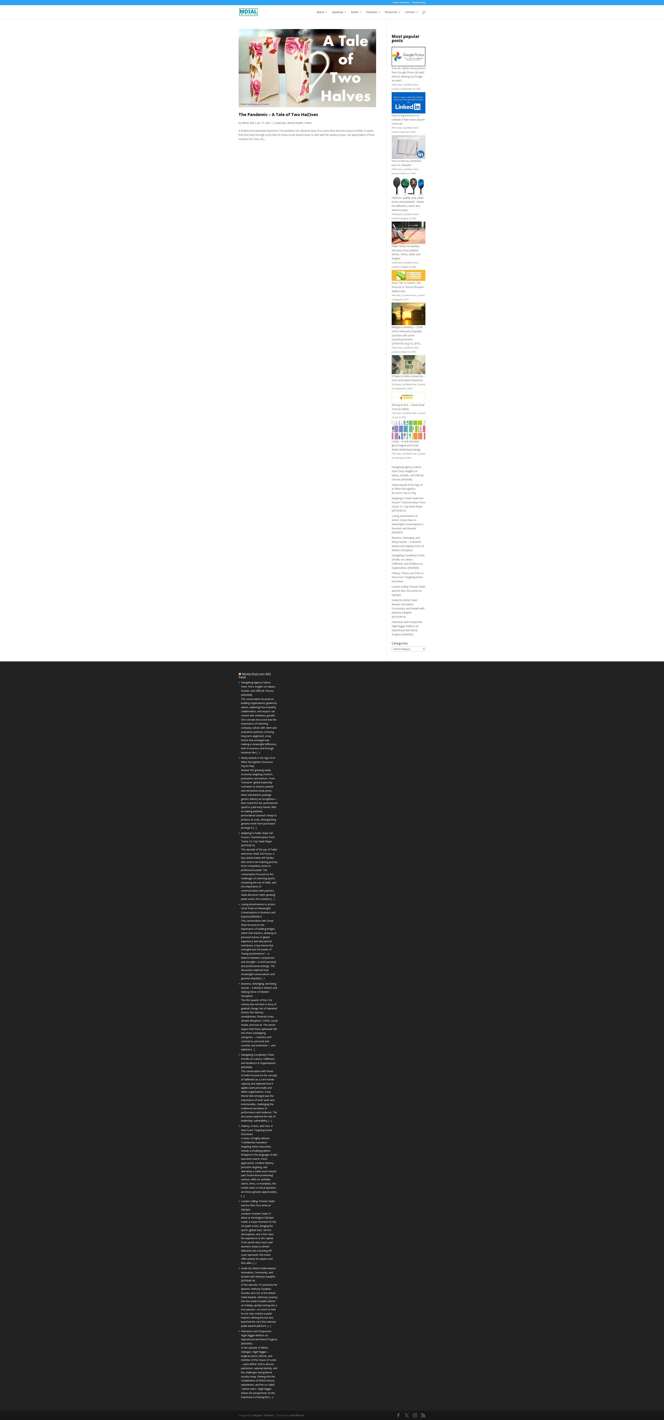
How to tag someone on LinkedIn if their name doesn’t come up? (408, 119)
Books (354, 12)
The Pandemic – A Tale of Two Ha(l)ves (278, 114)
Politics (308, 123)
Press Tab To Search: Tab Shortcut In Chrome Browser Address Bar (408, 287)
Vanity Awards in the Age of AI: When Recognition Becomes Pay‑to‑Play (407, 489)
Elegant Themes (263, 1415)
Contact (410, 12)
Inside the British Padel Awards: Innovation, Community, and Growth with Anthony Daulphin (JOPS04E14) (408, 608)
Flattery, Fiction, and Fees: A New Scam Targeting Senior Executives (407, 577)
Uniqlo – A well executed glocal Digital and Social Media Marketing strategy (406, 445)
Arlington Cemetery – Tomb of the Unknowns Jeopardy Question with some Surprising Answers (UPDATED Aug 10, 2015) (407, 335)
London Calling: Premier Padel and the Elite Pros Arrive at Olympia (408, 591)
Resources (391, 12)
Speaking (337, 12)
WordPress (297, 1415)
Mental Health (295, 123)
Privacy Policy (418, 3)
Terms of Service (400, 3)
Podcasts (371, 12)
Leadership (280, 123)
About (320, 12)
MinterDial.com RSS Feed (255, 675)
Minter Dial (248, 123)
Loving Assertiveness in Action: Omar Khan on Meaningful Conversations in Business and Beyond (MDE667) (407, 524)
